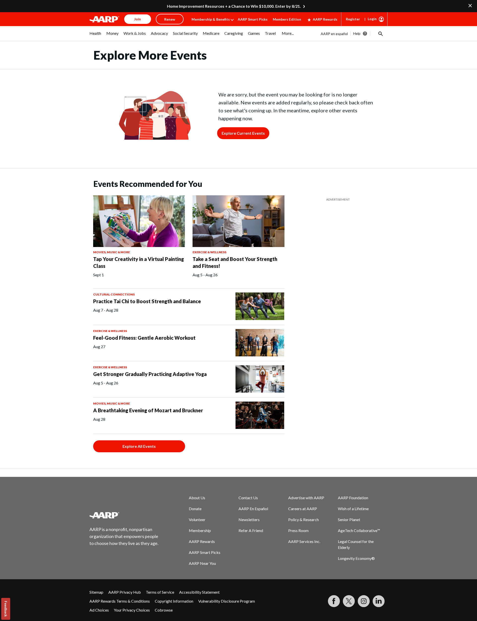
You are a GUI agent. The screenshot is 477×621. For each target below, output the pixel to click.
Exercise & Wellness (209, 252)
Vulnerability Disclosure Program (226, 601)
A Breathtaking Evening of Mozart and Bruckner (148, 410)
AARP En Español (253, 508)
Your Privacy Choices (132, 610)
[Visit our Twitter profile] (349, 601)
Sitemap (96, 592)
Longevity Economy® (356, 558)
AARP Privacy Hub (124, 592)
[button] (380, 33)
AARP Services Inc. (304, 541)
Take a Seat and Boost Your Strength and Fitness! (235, 262)
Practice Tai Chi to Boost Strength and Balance (147, 301)
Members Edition (287, 19)
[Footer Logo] (124, 515)
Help (356, 33)
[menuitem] (95, 36)
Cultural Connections (114, 294)
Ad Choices (99, 610)
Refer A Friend (250, 530)
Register (353, 19)
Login (372, 19)
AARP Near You (202, 563)
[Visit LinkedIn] (379, 601)
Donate (195, 508)
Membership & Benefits (211, 19)
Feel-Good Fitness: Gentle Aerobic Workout (144, 338)
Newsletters (249, 519)
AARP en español (334, 34)
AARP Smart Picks (253, 19)
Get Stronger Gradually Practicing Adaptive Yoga (150, 374)
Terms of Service (160, 592)
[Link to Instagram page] (364, 601)
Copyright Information (174, 601)
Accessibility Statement (199, 592)
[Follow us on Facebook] (334, 601)
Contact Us (248, 497)
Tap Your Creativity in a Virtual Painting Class (138, 262)
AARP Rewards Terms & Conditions (119, 601)
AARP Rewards (325, 19)
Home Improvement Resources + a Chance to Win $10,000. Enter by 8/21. (234, 6)
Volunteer (197, 519)
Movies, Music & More (111, 252)
